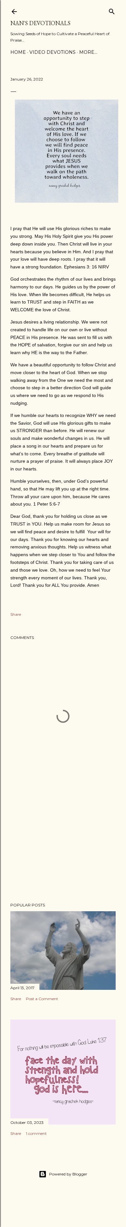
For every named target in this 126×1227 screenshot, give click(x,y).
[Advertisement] (63, 846)
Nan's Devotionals (40, 23)
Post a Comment (42, 998)
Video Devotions (52, 52)
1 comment (36, 1133)
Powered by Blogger (68, 1174)
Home (18, 52)
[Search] (112, 10)
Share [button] (15, 614)
